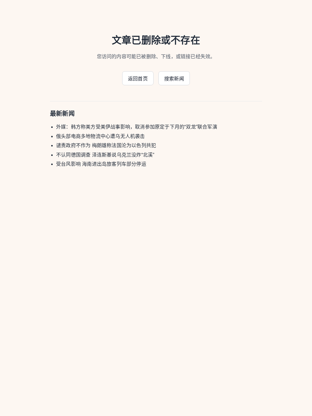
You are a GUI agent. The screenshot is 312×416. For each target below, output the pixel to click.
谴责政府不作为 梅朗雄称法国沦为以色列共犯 (106, 145)
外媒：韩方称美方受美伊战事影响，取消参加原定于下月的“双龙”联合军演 (136, 126)
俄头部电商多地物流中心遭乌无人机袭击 (100, 136)
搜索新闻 (174, 78)
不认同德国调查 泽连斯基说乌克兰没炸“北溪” (105, 154)
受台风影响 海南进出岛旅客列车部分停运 (101, 164)
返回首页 (138, 78)
